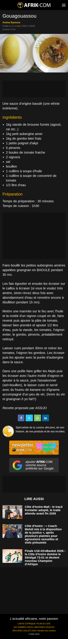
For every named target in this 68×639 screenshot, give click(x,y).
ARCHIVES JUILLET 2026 (24, 631)
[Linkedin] (45, 418)
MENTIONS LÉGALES (44, 627)
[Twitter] (29, 418)
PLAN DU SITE (44, 624)
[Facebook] (21, 418)
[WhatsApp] (37, 418)
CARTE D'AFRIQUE (26, 624)
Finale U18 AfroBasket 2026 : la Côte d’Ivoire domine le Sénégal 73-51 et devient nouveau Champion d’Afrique (45, 557)
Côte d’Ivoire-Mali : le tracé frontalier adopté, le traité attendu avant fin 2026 (44, 510)
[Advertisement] (34, 89)
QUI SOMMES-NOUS (23, 627)
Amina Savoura (11, 22)
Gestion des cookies (47, 631)
